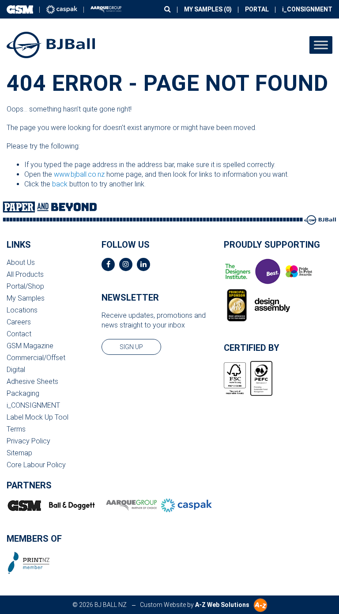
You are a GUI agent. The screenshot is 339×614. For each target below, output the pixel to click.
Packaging (23, 393)
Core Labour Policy (36, 465)
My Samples (26, 298)
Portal (257, 9)
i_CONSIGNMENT (307, 9)
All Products (25, 274)
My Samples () (208, 9)
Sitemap (19, 453)
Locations (22, 310)
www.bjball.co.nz (79, 174)
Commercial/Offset (36, 358)
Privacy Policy (28, 441)
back (60, 184)
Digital (16, 369)
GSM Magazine (30, 346)
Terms (16, 429)
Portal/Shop (25, 286)
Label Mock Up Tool (37, 417)
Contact (19, 334)
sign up (131, 346)
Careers (19, 322)
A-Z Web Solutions (222, 604)
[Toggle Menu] (321, 45)
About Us (21, 262)
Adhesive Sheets (32, 381)
